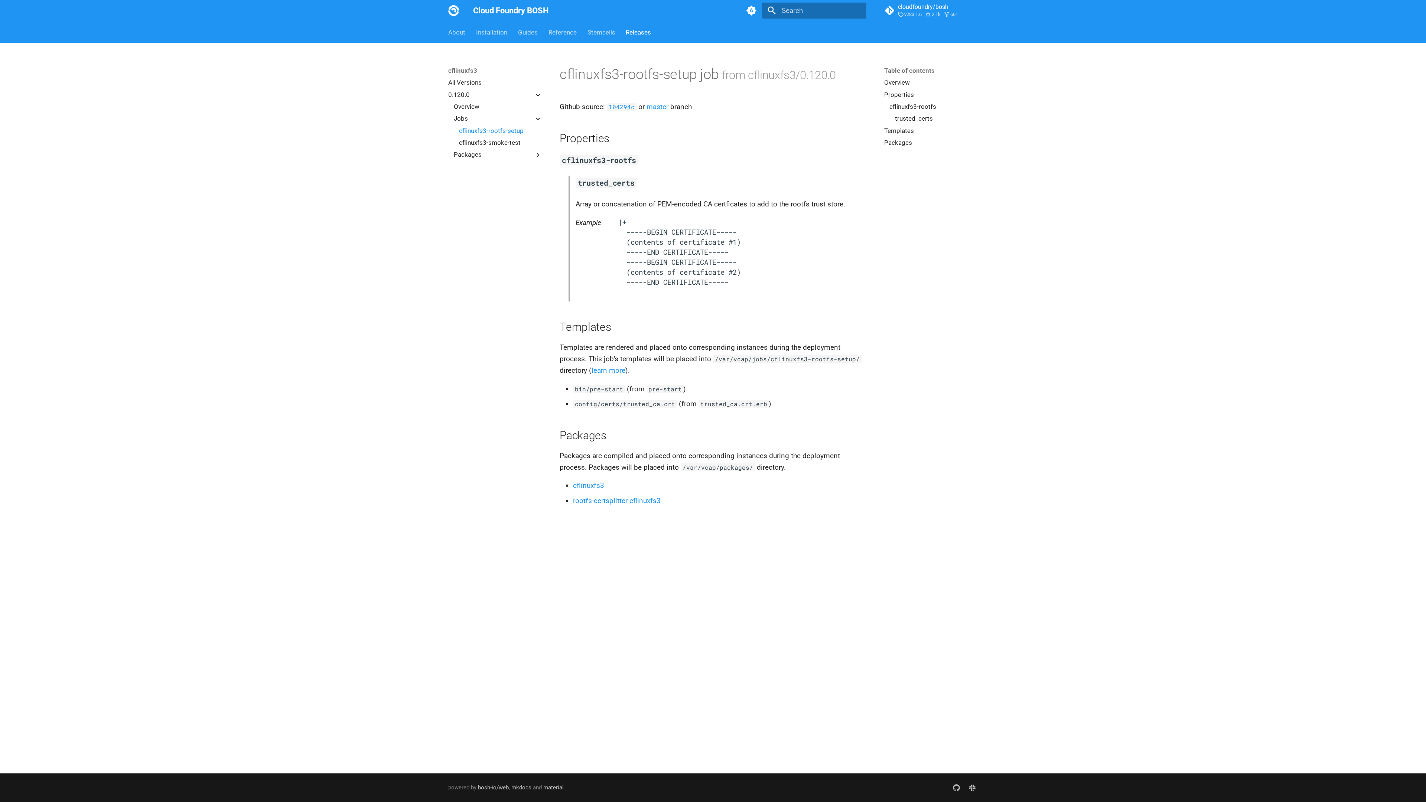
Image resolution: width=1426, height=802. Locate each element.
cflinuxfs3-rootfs (912, 106)
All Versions (465, 82)
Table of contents (909, 70)
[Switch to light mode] (751, 11)
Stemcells (601, 32)
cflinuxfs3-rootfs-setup (491, 130)
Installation (491, 32)
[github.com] (956, 787)
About (456, 32)
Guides (528, 32)
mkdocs (521, 787)
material (553, 787)
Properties (899, 94)
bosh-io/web (493, 787)
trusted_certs (914, 118)
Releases (638, 32)
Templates (899, 130)
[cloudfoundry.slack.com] (972, 787)
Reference (562, 32)
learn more (608, 370)
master (657, 106)
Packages (898, 142)
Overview (466, 106)
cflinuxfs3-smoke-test (490, 142)
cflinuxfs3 (588, 485)
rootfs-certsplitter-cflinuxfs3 (617, 500)
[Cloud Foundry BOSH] (454, 11)
